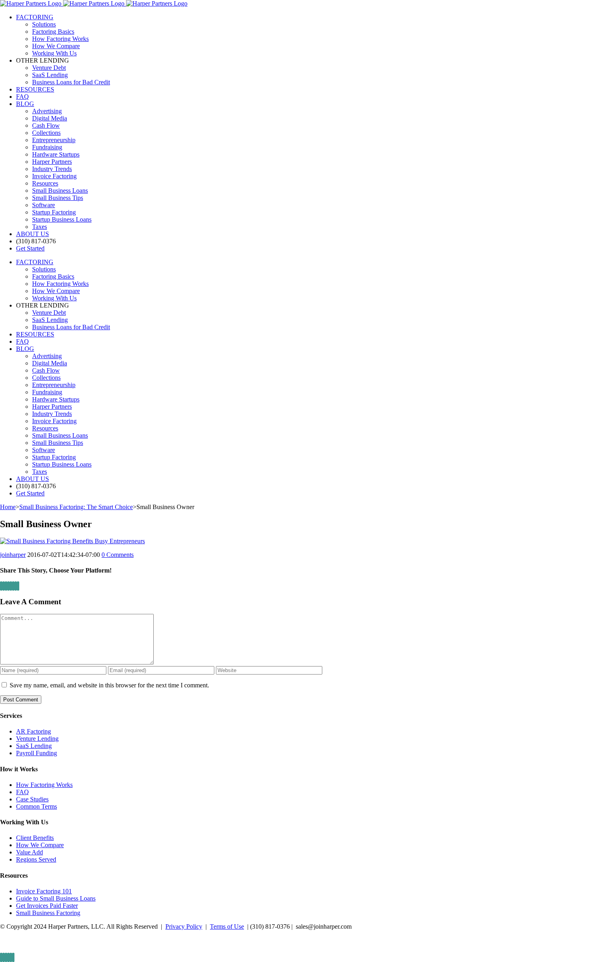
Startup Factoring (54, 212)
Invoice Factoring (54, 176)
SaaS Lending (34, 745)
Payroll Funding (36, 753)
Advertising (47, 111)
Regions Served (36, 859)
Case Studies (32, 799)
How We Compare (40, 845)
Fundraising (47, 147)
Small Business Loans (60, 190)
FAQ (22, 792)
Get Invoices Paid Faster (47, 905)
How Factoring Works (44, 784)
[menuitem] (303, 35)
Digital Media (49, 118)
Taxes (39, 226)
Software (43, 205)
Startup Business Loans (62, 219)
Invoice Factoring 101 (44, 891)
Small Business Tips (57, 197)
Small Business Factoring (48, 912)
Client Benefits (35, 837)
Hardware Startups (55, 154)
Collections (46, 132)
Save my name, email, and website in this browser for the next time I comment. (109, 685)
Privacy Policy (183, 926)
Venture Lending (37, 738)
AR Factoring (33, 731)
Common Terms (36, 806)
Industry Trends (52, 168)
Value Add (29, 852)
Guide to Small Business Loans (56, 898)
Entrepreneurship (53, 140)
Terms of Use (227, 926)
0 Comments (118, 554)
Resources (45, 183)
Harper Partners (52, 161)
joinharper (13, 554)
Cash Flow (46, 125)
